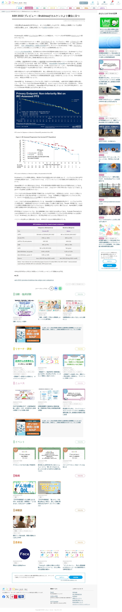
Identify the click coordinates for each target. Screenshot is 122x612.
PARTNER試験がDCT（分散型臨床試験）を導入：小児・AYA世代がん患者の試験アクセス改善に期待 (24, 408)
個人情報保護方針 (77, 594)
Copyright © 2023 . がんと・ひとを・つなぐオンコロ (48, 610)
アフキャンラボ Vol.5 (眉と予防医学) (24, 465)
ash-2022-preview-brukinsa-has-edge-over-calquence (34, 280)
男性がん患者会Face (19, 565)
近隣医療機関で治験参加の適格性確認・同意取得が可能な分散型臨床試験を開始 (49, 408)
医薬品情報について (78, 602)
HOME (3, 11)
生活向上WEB (54, 596)
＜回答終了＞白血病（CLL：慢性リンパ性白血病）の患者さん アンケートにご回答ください (74, 376)
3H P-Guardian (54, 601)
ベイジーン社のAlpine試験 (22, 51)
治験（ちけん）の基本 (19, 321)
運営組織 (75, 592)
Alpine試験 (61, 63)
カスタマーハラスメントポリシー (81, 604)
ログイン (62, 577)
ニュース (8, 11)
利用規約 (75, 596)
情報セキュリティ (77, 598)
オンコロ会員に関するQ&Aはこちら (69, 580)
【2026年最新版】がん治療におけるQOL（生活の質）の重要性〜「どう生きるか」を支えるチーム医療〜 (24, 501)
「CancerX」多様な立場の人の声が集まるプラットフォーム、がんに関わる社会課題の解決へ (49, 567)
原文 (45, 27)
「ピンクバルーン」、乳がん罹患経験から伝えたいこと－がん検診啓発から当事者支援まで (74, 567)
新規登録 (75, 577)
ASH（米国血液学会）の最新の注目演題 (33, 45)
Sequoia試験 (53, 63)
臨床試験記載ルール (78, 600)
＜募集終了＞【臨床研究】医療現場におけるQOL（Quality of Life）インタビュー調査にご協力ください (49, 374)
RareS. (52, 592)
